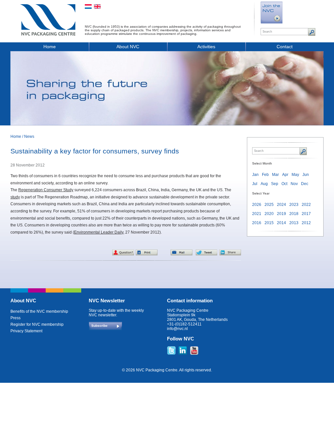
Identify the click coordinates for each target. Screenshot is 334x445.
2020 (269, 213)
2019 (281, 213)
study (15, 197)
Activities (206, 46)
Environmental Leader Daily (98, 232)
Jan (255, 174)
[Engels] (97, 6)
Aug (264, 183)
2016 (256, 223)
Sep (274, 183)
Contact (285, 46)
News (29, 136)
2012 (306, 223)
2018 (293, 213)
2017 (306, 213)
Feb (265, 174)
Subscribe (99, 325)
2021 (256, 213)
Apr (285, 174)
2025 (269, 204)
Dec (304, 183)
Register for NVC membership (37, 324)
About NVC (127, 46)
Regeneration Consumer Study (45, 190)
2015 (269, 223)
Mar (275, 174)
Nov (294, 183)
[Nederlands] (88, 6)
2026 (256, 204)
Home (49, 46)
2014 (281, 223)
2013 (293, 223)
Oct (284, 183)
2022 (306, 204)
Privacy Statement (26, 331)
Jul (254, 183)
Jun (305, 174)
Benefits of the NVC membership (39, 311)
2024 (281, 204)
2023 (293, 204)
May (295, 174)
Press (15, 318)
